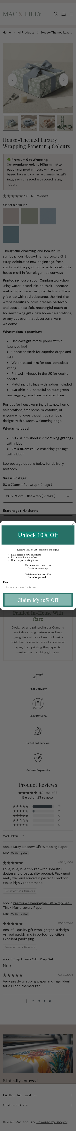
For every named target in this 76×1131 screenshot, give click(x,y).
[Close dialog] (72, 524)
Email (7, 582)
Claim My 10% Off (38, 600)
